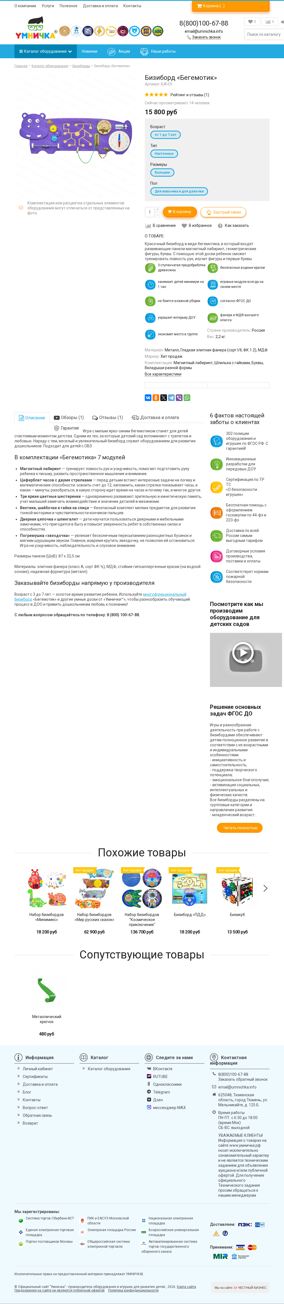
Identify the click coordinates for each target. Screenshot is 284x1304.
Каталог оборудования (45, 51)
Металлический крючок (46, 1019)
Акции (124, 51)
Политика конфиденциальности (133, 1290)
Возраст (157, 127)
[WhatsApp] (187, 397)
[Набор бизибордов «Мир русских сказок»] (94, 888)
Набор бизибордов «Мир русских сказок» (94, 917)
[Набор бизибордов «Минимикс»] (47, 888)
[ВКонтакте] (148, 397)
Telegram (161, 1092)
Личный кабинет (38, 1069)
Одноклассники (167, 1084)
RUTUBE (160, 1076)
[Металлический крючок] (47, 990)
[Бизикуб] (237, 888)
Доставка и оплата (100, 6)
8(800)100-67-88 (203, 23)
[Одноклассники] (156, 397)
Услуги (48, 6)
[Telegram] (171, 397)
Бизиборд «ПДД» (190, 914)
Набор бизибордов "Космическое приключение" (142, 919)
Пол (153, 183)
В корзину (181, 211)
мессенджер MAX (169, 1107)
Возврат (30, 1123)
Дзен (158, 1100)
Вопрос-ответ (35, 1107)
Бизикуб (237, 914)
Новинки (89, 51)
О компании (25, 6)
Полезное (68, 6)
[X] (163, 397)
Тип (153, 145)
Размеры (158, 164)
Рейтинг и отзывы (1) (190, 95)
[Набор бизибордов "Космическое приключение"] (142, 888)
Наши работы (163, 51)
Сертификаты (35, 1076)
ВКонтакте (163, 1069)
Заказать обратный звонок (243, 1079)
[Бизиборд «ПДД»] (190, 888)
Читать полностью (240, 828)
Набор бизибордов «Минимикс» (46, 917)
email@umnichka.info (204, 31)
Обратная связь (37, 1115)
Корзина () (214, 6)
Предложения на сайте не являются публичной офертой (59, 1290)
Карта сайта (186, 1287)
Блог (27, 1092)
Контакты (132, 6)
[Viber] (179, 397)
